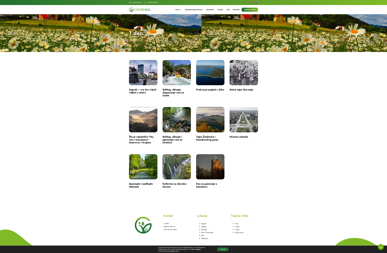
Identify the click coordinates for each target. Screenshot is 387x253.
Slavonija (204, 229)
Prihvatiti (222, 249)
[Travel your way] (139, 9)
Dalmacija (204, 238)
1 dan (236, 223)
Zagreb (203, 223)
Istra (202, 235)
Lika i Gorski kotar (207, 232)
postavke (198, 249)
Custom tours (239, 232)
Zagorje (203, 226)
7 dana (237, 229)
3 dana (237, 226)
